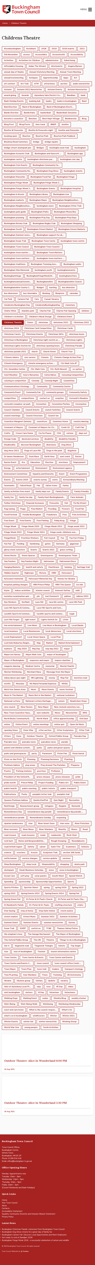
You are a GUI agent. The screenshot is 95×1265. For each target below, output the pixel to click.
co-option (77, 369)
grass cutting (66, 549)
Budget (40, 287)
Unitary (39, 980)
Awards (25, 95)
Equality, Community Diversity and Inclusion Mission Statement (28, 1214)
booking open (10, 136)
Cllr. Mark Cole (38, 369)
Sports (70, 881)
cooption (59, 398)
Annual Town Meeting (70, 72)
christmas (43, 322)
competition (10, 398)
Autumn (8, 89)
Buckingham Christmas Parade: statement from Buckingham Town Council (33, 1229)
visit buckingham (12, 992)
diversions (51, 444)
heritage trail (83, 567)
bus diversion (68, 287)
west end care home (14, 1009)
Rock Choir (72, 835)
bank (83, 95)
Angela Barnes (75, 66)
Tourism (41, 951)
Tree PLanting (11, 975)
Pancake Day (80, 736)
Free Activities (79, 514)
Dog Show (66, 444)
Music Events (48, 689)
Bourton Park (42, 136)
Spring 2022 (77, 887)
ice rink (79, 584)
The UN (37, 940)
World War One (11, 1027)
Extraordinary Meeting (73, 479)
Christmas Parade (73, 345)
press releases (63, 777)
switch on (36, 928)
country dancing (80, 421)
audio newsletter (81, 83)
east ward (65, 456)
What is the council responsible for (44, 1009)
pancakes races (48, 742)
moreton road (80, 678)
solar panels (41, 876)
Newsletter (71, 712)
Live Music (32, 625)
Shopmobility (48, 864)
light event (30, 619)
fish (66, 503)
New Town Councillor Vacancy (18, 712)
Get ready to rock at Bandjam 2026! (17, 1237)
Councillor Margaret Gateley (17, 421)
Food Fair (79, 509)
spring (47, 887)
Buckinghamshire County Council (19, 287)
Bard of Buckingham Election (60, 107)
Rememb (76, 806)
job (38, 596)
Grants (33, 549)
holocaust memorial (13, 578)
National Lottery (12, 701)
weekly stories (78, 998)
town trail (42, 969)
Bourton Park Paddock (64, 136)
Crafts (7, 433)
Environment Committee (15, 474)
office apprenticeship (63, 718)
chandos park (28, 310)
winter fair (28, 1021)
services (67, 858)
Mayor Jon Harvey (12, 654)
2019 (54, 48)
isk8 (78, 590)
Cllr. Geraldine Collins (14, 369)
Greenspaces (47, 555)
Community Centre (62, 386)
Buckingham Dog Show (48, 171)
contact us (45, 398)
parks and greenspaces (15, 753)
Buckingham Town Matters (49, 252)
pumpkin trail (63, 794)
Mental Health (67, 666)
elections (63, 462)
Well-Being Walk (29, 1004)
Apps (65, 77)
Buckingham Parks (40, 211)
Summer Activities (69, 916)
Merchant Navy (34, 672)
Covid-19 (65, 427)
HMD (54, 573)
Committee (69, 380)
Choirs (30, 322)
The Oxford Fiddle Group (16, 940)
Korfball (26, 602)
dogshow (72, 450)
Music (33, 689)
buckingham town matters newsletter (19, 258)
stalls (80, 905)
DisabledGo (9, 444)
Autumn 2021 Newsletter (29, 89)
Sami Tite (55, 846)
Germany (60, 543)
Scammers (71, 846)
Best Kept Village (51, 118)
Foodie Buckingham (32, 514)
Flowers (66, 509)
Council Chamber (12, 409)
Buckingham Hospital (71, 188)
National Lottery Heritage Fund (40, 701)
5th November (11, 54)
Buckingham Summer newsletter (19, 235)
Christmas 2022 (81, 322)
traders (55, 969)
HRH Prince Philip (41, 584)
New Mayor (43, 707)
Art (75, 77)
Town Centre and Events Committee (19, 963)
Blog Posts (24, 124)
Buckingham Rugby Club (44, 223)
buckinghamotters (68, 276)
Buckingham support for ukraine (51, 235)
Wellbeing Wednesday (69, 1004)
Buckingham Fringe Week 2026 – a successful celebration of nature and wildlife (35, 1240)
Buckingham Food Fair (41, 177)
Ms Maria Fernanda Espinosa (43, 683)
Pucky (24, 794)
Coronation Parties (61, 404)
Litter (65, 619)
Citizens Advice (11, 357)
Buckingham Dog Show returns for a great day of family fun (27, 1232)
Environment (41, 468)
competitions (27, 398)
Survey (72, 922)
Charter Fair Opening (66, 310)
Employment (79, 462)
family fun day (25, 497)
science (7, 852)
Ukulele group (23, 980)
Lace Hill (39, 602)
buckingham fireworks (14, 177)
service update (50, 858)
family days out (43, 491)
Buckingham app (75, 153)
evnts (55, 479)
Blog (84, 118)
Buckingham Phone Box (65, 211)
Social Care (9, 876)
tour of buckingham (23, 951)
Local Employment (13, 637)
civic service (30, 357)
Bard (84, 101)
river (30, 823)
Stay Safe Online (47, 910)
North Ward (42, 718)
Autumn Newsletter (77, 89)
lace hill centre (56, 602)
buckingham (80, 147)
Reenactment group (29, 806)
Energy (7, 468)
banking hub (34, 101)
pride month (10, 782)
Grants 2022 (48, 549)
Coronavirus (80, 404)
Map (39, 643)
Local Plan (56, 637)
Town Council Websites (10, 1251)
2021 (82, 48)
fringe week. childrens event (63, 532)
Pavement (47, 753)
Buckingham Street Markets (71, 229)
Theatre (50, 940)
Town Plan (26, 969)
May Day (36, 648)
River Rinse (28, 829)
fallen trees (51, 485)
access (26, 54)
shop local (31, 864)
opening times (11, 730)
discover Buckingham (31, 444)
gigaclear (74, 543)
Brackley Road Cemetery (16, 141)
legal (71, 613)
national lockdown (66, 695)
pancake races (29, 742)
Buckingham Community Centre (47, 165)
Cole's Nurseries (31, 375)
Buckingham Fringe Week (16, 182)
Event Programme (78, 474)
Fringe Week (10, 526)
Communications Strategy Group (19, 386)
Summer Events (30, 922)
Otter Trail (84, 730)
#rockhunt (31, 48)
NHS (85, 712)
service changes (29, 858)
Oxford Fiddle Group (58, 736)
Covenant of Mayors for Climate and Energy (43, 427)
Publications (10, 794)
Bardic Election (11, 112)
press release (43, 777)
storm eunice (66, 910)
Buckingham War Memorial (16, 270)
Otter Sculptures (65, 730)
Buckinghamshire (45, 281)
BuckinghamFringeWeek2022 (41, 276)
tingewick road (22, 945)
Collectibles (50, 375)
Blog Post (9, 124)
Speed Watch (75, 876)
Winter (53, 1015)
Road (85, 829)
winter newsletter (48, 1021)
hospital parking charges (16, 584)
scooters (21, 852)
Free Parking (43, 520)
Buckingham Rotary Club (15, 223)
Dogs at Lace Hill (32, 450)
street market (11, 916)
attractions (49, 83)
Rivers (74, 829)
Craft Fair (79, 427)
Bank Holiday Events (14, 101)
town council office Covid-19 (68, 963)
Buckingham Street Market (40, 229)
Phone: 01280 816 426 (11, 1158)
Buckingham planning (14, 217)
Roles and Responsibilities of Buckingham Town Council (33, 841)
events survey (40, 479)
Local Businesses (31, 631)
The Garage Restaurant (39, 934)
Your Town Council (9, 1203)
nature (61, 701)
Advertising (69, 60)
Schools (85, 846)
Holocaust (67, 573)
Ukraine (7, 980)
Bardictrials (29, 112)
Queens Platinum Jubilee (16, 800)
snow (51, 870)
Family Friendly (81, 491)
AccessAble (41, 54)
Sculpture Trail (50, 852)
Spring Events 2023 (30, 893)
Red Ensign (9, 806)
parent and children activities (18, 747)
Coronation (41, 404)
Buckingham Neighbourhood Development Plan (67, 200)
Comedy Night (51, 380)
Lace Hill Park (75, 602)
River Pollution (82, 823)
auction (63, 83)
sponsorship (24, 881)
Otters (7, 736)
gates (48, 543)
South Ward (58, 876)
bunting (53, 287)
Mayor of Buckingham (14, 660)
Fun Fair (7, 543)
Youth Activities (50, 1027)
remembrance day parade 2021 (71, 811)
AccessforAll (58, 54)
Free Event (9, 520)
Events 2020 (22, 479)
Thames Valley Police (67, 928)
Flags (23, 509)
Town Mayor (10, 969)
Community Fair (33, 392)
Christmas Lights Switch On (17, 345)
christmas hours (76, 334)
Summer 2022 (47, 916)
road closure (10, 835)
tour (6, 951)
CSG (59, 433)
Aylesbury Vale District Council (49, 95)
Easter (78, 456)
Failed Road (25, 485)
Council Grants (73, 409)
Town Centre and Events (60, 957)
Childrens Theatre (13, 322)
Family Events (62, 491)
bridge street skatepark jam (17, 147)
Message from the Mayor (58, 672)
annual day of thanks (14, 72)
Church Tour (67, 351)
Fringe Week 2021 (53, 526)
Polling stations (24, 771)
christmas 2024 (11, 328)
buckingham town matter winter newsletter (19, 252)
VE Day (59, 986)
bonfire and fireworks (69, 130)
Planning (31, 759)
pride (77, 777)
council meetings (12, 415)
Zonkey (25, 1251)
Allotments (56, 66)
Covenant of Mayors (13, 427)
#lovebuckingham (12, 48)
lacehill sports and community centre (51, 613)
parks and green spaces (59, 747)
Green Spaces (28, 555)
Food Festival (10, 514)
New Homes (27, 707)
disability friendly (67, 439)
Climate (45, 357)
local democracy (53, 631)
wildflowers (39, 1015)
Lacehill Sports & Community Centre (19, 613)
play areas (30, 765)
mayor (67, 648)
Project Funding (45, 782)
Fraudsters (52, 514)
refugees (49, 806)
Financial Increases (35, 503)
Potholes (55, 771)
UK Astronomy (74, 975)
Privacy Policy (7, 1216)
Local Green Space (36, 637)
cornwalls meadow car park (17, 404)
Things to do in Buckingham (72, 940)
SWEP (23, 928)
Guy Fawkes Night (29, 561)
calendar (74, 293)
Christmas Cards (65, 328)
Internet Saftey (62, 590)
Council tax (53, 415)
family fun (9, 497)
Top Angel (76, 945)
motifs (7, 683)
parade (64, 742)
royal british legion (13, 846)
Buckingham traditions (14, 264)
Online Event (21, 724)
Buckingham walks (72, 264)
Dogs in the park (54, 450)
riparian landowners (13, 823)
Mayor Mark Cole (33, 654)
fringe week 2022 (76, 526)
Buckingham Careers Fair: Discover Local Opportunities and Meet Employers (34, 1235)
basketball (45, 112)
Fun (62, 538)
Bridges (40, 147)
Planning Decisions (50, 759)
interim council (43, 590)
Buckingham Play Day (40, 217)
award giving (10, 95)
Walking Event (30, 998)
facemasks (9, 485)
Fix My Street (79, 503)
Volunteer (54, 992)
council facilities (53, 409)
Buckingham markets (14, 200)
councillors (42, 421)
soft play (24, 876)
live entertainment (13, 625)
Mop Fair (64, 678)
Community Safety (78, 392)
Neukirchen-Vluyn (78, 701)
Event (61, 474)
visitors (29, 992)
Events (7, 479)
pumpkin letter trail (42, 794)
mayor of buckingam (56, 654)
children (85, 310)
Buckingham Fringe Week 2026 (19, 188)
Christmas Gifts (56, 334)
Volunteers (69, 992)
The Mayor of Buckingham (68, 934)
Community (42, 386)
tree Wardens (29, 975)
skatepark (9, 870)
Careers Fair (23, 299)
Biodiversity (70, 118)
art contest (9, 83)
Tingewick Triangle (43, 945)
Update (51, 980)
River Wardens (46, 829)
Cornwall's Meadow (78, 398)
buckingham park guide (15, 211)
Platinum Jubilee (12, 765)
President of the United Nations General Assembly (19, 777)
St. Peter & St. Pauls (39, 905)
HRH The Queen (63, 584)
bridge (36, 141)
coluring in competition (15, 380)
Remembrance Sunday (40, 817)
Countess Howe (60, 421)
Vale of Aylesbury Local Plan (18, 986)
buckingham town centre (72, 241)
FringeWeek (10, 538)
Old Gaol (83, 718)
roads (43, 835)
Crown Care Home (24, 433)
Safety (31, 846)
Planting (68, 759)
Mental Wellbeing (13, 672)
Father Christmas (12, 503)
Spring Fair (74, 893)
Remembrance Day (13, 811)
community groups (55, 392)
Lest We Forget (11, 619)
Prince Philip (27, 782)
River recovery (11, 829)
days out (83, 433)
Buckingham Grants (46, 188)
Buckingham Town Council (16, 246)
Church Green (49, 351)
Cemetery (70, 305)
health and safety (34, 567)
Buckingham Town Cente (43, 241)
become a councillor (13, 118)
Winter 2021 (68, 1015)
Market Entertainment (69, 643)
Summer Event (11, 922)
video (70, 986)
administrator (52, 60)
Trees (45, 975)
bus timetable (30, 293)
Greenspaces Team (68, 555)
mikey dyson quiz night (15, 678)
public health (10, 788)
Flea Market (37, 509)
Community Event (12, 392)
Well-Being (9, 1004)
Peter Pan (62, 753)
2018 (43, 48)
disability (48, 439)
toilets (61, 945)
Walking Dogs (11, 998)
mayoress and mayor (39, 660)
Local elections (74, 631)
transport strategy (74, 969)
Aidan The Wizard (37, 66)
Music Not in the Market (40, 695)
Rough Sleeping (58, 841)
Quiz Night (59, 800)
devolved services (30, 439)
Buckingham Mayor (38, 200)
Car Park (8, 299)
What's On (67, 1009)
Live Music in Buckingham (54, 625)
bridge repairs (51, 141)
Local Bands (77, 625)
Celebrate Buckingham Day (17, 305)
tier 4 (6, 945)
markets (8, 648)
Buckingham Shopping (71, 223)
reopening (61, 817)
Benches (33, 118)
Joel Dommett (52, 596)
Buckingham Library (39, 194)
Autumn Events (55, 89)
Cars (37, 299)
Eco (23, 462)
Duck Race (34, 456)
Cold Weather (11, 375)
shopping (64, 864)
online (7, 724)
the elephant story (13, 934)
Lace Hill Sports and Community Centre (51, 608)
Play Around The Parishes (53, 765)
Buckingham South (13, 229)
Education (35, 462)
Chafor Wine (10, 310)
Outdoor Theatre (35, 736)
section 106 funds (71, 852)
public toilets (48, 788)
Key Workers (10, 602)
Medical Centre (33, 666)
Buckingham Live (61, 194)
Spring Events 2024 (54, 893)
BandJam (71, 95)
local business (11, 631)
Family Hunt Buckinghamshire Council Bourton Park (52, 497)
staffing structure (63, 905)
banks (49, 101)
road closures (28, 835)
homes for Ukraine (66, 578)
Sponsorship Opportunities (49, 881)
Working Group (69, 1021)
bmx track (40, 124)
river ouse (64, 823)
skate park (79, 864)
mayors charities (62, 660)
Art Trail (25, 83)
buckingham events (73, 171)
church (35, 351)
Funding (20, 543)
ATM (36, 83)
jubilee (67, 596)
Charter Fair (45, 310)
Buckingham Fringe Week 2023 (48, 182)
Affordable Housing (13, 66)
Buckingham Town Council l (47, 246)
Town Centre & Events (33, 957)
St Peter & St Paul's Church (39, 899)
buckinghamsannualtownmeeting (19, 281)
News (57, 712)
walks (45, 998)
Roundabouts (78, 841)
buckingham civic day (70, 159)
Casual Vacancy (51, 299)
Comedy (35, 380)
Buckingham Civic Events (15, 165)
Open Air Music (77, 724)
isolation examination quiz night (19, 596)
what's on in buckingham (15, 1015)
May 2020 (22, 648)
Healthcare (53, 567)
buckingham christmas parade (41, 159)
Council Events (32, 409)
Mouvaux (20, 683)
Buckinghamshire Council (70, 281)
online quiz (59, 724)
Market (49, 643)
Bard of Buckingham (31, 107)
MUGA (65, 683)
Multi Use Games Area (14, 689)
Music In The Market (13, 695)
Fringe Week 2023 (13, 532)
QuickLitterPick (40, 800)
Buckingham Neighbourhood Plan (19, 206)
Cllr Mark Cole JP (69, 363)
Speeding (8, 881)
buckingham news (45, 206)
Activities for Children (29, 60)
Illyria (6, 590)
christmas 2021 (60, 322)
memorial (50, 666)
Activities (8, 60)
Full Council (49, 538)
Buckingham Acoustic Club (16, 153)
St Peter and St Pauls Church (72, 899)
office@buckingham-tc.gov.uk (19, 1161)
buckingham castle (13, 159)
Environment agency (62, 468)
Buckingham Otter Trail (70, 206)
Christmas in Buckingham (16, 340)
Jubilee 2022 (82, 596)
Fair (38, 485)
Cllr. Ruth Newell (58, 369)
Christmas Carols (12, 334)
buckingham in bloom (14, 194)
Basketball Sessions (67, 112)
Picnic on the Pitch (13, 759)
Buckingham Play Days (65, 217)
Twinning (57, 975)
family (66, 485)
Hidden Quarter (11, 573)
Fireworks (54, 503)
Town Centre (10, 957)
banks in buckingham (67, 101)
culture (69, 433)
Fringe (73, 520)
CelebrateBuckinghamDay (47, 305)
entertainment (23, 468)
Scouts (34, 852)
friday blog (59, 520)
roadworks (56, 835)
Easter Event (10, 462)
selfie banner (10, 858)
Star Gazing (9, 910)
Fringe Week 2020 (30, 526)
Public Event (80, 782)
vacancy (64, 980)
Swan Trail (9, 928)
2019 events (68, 48)
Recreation (74, 800)
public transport (68, 788)
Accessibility (77, 54)
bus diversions (11, 293)
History (42, 573)
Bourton (26, 136)
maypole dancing (12, 666)
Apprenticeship (50, 77)
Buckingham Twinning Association (45, 264)
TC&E (48, 928)
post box (41, 771)
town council (43, 963)
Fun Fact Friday (77, 538)
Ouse (18, 736)
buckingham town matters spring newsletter (51, 258)
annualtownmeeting (14, 77)
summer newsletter (53, 922)
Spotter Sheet (31, 887)
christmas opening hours (48, 345)
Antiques (33, 77)
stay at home (27, 910)
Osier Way (28, 730)
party (34, 753)
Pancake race (10, 742)
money (52, 678)
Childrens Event (64, 316)
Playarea (75, 765)
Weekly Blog (60, 998)
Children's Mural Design (40, 316)
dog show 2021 (11, 450)
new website (43, 712)
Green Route (10, 555)
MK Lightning (37, 678)
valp (39, 986)
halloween (49, 561)
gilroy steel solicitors (14, 549)
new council (9, 707)
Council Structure (34, 415)
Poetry (7, 771)
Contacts (6, 1208)
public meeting (29, 788)
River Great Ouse (46, 823)
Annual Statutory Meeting (41, 72)
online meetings (41, 724)
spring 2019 (60, 887)
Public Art (64, 782)
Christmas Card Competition (38, 328)
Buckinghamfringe (12, 276)
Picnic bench (78, 753)
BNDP (53, 124)
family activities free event (17, 491)
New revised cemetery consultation (68, 707)
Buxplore (59, 293)
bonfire (65, 124)
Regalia (62, 806)
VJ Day (41, 992)
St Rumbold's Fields (14, 905)
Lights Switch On (49, 619)
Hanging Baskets (12, 567)
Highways (29, 573)
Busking (46, 293)
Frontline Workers (30, 538)
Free (64, 514)
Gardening (34, 543)
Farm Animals (77, 497)
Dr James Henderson (14, 456)
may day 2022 (52, 648)
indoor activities (22, 590)
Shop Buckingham (12, 864)
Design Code (10, 439)
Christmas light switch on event (48, 340)
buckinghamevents (66, 270)
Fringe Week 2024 (36, 532)
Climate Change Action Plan (67, 357)
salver (43, 846)
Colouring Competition (72, 375)
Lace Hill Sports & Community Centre (19, 608)
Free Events (25, 520)
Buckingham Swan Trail (15, 241)
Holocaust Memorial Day (40, 578)
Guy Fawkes (10, 561)
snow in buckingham (68, 870)
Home (4, 1200)
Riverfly (62, 829)
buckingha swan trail (59, 147)
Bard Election (10, 107)
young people (31, 1027)
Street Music (29, 916)
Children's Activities (14, 316)
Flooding (52, 509)
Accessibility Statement (12, 1211)
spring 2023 (9, 893)
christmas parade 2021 (15, 351)
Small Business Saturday (31, 870)
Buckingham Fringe (65, 177)
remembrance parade (14, 817)
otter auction (45, 730)
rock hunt (8, 841)
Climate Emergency (13, 363)
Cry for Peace (44, 433)
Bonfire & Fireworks (13, 130)
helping (68, 567)
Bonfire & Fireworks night (41, 130)
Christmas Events (34, 334)
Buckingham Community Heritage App (19, 171)
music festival (66, 689)
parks (39, 747)
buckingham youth (43, 270)
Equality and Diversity (43, 474)
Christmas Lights (74, 340)
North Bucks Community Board (18, 718)
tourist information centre (63, 951)
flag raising (9, 509)
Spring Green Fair (12, 899)
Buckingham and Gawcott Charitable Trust (49, 153)
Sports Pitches (11, 887)
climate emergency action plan (43, 363)
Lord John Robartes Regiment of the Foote (19, 643)
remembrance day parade (39, 811)
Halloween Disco (67, 561)
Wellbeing (48, 1004)
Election (49, 462)
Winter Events (11, 1021)
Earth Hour (49, 456)
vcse (48, 986)
